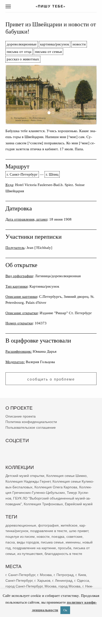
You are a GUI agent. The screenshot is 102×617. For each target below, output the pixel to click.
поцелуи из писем (20, 537)
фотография (48, 525)
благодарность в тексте (63, 553)
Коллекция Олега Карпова (55, 487)
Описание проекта (20, 416)
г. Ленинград (62, 580)
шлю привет (78, 531)
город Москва (69, 586)
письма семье (52, 542)
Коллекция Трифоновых (43, 504)
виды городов (28, 542)
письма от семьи (48, 51)
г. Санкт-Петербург (22, 174)
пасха (10, 542)
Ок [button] (65, 610)
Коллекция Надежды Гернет (28, 481)
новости (79, 44)
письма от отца (19, 51)
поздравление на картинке (34, 548)
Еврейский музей (79, 504)
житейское (69, 525)
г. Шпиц (52, 174)
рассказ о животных (23, 59)
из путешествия (30, 553)
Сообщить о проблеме (51, 379)
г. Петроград (64, 575)
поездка (57, 537)
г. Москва (44, 575)
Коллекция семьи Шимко (66, 476)
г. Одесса (81, 580)
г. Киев (81, 575)
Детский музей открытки (24, 476)
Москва (50, 586)
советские (74, 537)
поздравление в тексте (48, 531)
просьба (64, 548)
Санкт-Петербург (18, 580)
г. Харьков (42, 580)
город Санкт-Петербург (24, 586)
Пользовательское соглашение (30, 427)
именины (73, 542)
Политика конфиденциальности (31, 422)
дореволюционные (22, 44)
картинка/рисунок (54, 44)
